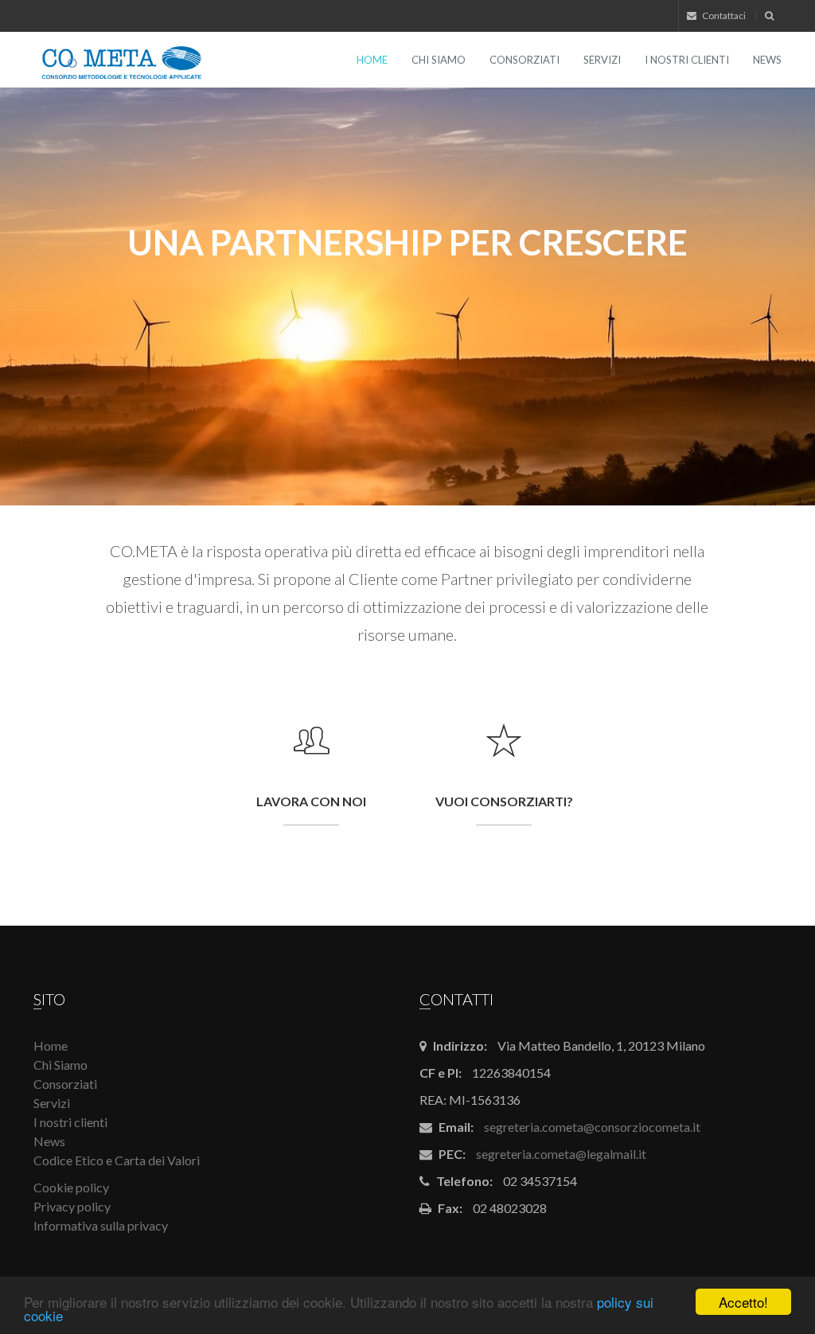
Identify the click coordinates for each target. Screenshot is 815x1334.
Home (372, 59)
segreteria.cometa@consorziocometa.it (592, 1126)
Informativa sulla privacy (100, 1225)
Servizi (602, 59)
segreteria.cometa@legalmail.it (561, 1153)
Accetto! (743, 1302)
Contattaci (723, 15)
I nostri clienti (687, 59)
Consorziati (524, 59)
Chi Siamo (438, 59)
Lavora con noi (311, 801)
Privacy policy (72, 1206)
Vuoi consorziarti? (504, 801)
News (767, 59)
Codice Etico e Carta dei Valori (116, 1160)
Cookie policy (71, 1187)
